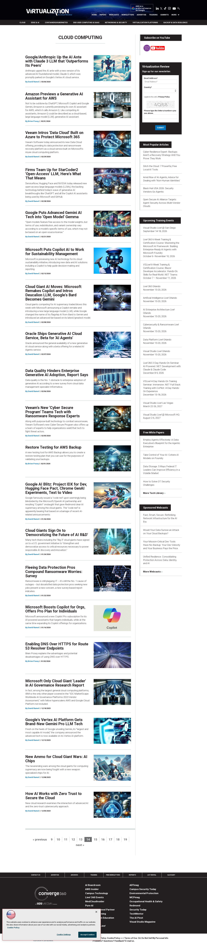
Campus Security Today (143, 889)
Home (94, 15)
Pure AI (89, 905)
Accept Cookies (87, 935)
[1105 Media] (46, 904)
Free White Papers (153, 432)
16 (103, 839)
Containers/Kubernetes (56, 23)
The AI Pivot (136, 917)
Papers (103, 15)
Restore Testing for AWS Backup (53, 447)
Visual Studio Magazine (142, 921)
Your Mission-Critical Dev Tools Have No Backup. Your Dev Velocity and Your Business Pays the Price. (161, 545)
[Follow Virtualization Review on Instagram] (169, 8)
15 (95, 839)
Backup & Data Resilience (175, 23)
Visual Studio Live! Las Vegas (158, 402)
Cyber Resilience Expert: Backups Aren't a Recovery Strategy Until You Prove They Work (161, 155)
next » (80, 845)
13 (80, 839)
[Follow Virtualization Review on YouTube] (174, 8)
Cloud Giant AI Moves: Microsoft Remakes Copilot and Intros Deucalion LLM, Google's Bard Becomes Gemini (53, 293)
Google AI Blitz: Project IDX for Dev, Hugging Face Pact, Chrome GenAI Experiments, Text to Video (56, 488)
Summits (164, 15)
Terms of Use (130, 938)
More (174, 15)
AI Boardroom (93, 885)
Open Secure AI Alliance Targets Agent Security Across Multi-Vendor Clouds (161, 203)
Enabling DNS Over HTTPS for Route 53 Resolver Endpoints (56, 646)
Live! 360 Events (94, 897)
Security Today (138, 909)
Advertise (141, 15)
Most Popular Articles (156, 144)
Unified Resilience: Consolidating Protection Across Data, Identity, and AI (160, 560)
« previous (40, 839)
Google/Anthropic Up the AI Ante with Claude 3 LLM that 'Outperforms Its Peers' (56, 61)
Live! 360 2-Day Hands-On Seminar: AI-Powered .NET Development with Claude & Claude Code (162, 366)
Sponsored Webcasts (155, 507)
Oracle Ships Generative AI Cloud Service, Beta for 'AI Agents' (53, 335)
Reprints (132, 875)
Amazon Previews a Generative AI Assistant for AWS (54, 96)
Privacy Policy (164, 97)
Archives (74, 875)
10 (58, 839)
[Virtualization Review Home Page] (49, 12)
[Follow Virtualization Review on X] (161, 8)
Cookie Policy (113, 938)
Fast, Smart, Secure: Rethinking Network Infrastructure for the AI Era (160, 518)
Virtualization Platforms (145, 23)
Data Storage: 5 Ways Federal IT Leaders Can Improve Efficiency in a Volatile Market (161, 470)
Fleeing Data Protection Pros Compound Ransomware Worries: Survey (53, 571)
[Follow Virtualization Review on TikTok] (165, 8)
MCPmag (135, 897)
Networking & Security (116, 23)
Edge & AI (35, 23)
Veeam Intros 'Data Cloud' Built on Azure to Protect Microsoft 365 (54, 134)
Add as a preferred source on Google (143, 8)
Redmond (135, 905)
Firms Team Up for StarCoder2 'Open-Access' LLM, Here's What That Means (53, 174)
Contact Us (35, 875)
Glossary (171, 875)
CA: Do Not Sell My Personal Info (153, 938)
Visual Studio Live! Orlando (156, 351)
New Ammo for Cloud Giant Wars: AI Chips (56, 758)
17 (110, 839)
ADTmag (134, 885)
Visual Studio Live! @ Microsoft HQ (161, 414)
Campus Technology (96, 893)
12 (73, 839)
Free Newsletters (113, 875)
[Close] (96, 912)
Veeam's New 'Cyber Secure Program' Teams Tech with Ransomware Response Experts (52, 411)
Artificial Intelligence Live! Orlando (160, 297)
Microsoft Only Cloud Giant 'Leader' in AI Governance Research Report (55, 683)
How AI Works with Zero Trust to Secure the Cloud (53, 795)
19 (125, 839)
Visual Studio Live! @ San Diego (159, 227)
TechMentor (136, 913)
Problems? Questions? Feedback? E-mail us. (114, 941)
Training (153, 15)
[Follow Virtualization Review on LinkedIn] (157, 8)
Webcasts (114, 15)
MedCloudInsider (94, 901)
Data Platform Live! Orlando (157, 339)
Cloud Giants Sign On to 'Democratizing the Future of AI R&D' (56, 532)
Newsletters (128, 15)
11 (65, 839)
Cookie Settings (64, 934)
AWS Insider (92, 889)
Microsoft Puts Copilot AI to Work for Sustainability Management (54, 251)
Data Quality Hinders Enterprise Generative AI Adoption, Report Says (56, 372)
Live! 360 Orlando (151, 286)
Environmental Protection (144, 893)
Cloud (22, 23)
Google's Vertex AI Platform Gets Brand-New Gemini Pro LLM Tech (54, 722)
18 (118, 839)
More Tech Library (153, 493)
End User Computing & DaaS (86, 23)
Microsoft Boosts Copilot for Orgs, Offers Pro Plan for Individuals (55, 609)
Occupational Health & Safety (146, 901)
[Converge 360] (50, 894)
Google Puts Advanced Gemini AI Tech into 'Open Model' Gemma (53, 214)
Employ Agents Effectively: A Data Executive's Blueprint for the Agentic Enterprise (161, 443)
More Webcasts (152, 571)
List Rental (151, 875)
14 (88, 839)
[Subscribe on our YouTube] (152, 50)
